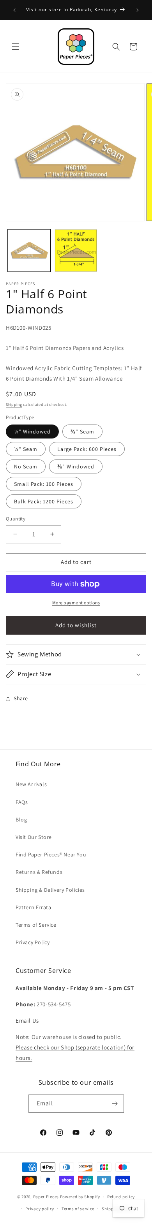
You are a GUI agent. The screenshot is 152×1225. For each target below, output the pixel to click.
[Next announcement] (137, 10)
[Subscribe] (115, 1103)
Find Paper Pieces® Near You (51, 854)
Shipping (14, 404)
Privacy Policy (32, 942)
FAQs (22, 802)
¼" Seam (25, 448)
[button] (15, 46)
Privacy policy (39, 1208)
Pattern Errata (33, 907)
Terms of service (78, 1208)
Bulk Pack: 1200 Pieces (43, 501)
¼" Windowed (32, 431)
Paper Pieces (46, 1196)
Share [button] (21, 698)
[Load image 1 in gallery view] (29, 250)
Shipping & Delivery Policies (50, 889)
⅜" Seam (82, 431)
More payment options (76, 603)
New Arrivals (31, 784)
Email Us (27, 1020)
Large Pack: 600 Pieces (87, 448)
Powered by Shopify (80, 1196)
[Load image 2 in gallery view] (76, 250)
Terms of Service (36, 924)
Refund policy (121, 1196)
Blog (21, 819)
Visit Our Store (34, 836)
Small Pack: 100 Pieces (43, 483)
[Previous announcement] (14, 10)
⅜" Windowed (75, 466)
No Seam (25, 466)
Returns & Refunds (39, 871)
